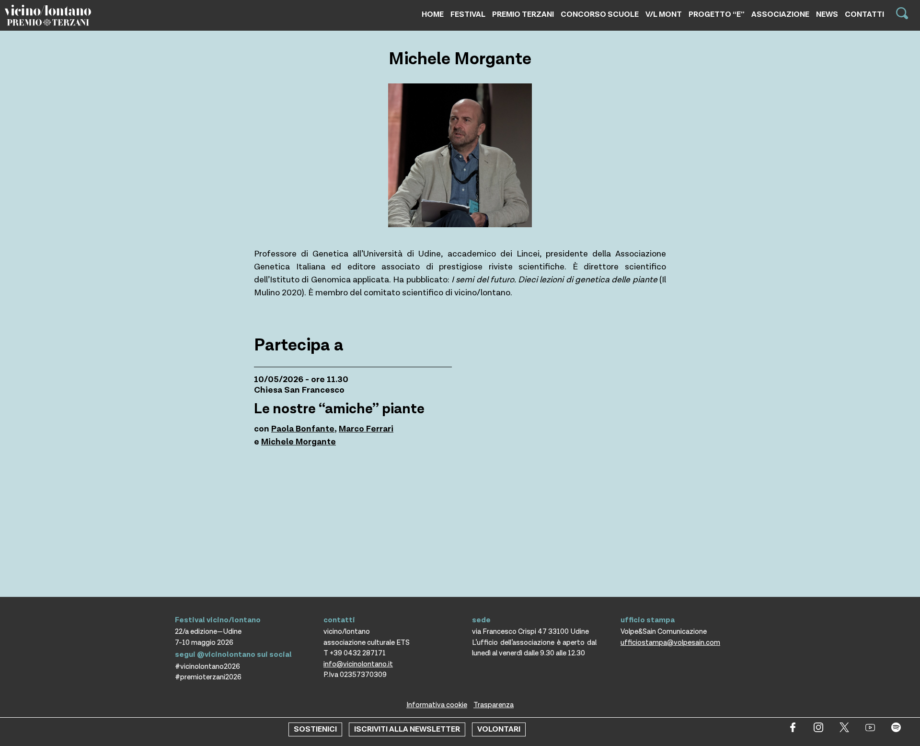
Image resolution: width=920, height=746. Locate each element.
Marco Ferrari (366, 428)
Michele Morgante (298, 441)
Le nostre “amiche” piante (339, 409)
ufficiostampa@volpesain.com (670, 642)
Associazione (780, 15)
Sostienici (315, 729)
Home (433, 15)
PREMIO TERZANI (523, 15)
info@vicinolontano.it (358, 664)
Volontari (498, 729)
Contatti (864, 15)
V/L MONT (663, 15)
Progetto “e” (717, 15)
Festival (467, 15)
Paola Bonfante (302, 428)
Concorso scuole (600, 15)
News (827, 15)
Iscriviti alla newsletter (407, 729)
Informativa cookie (436, 705)
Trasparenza (493, 705)
